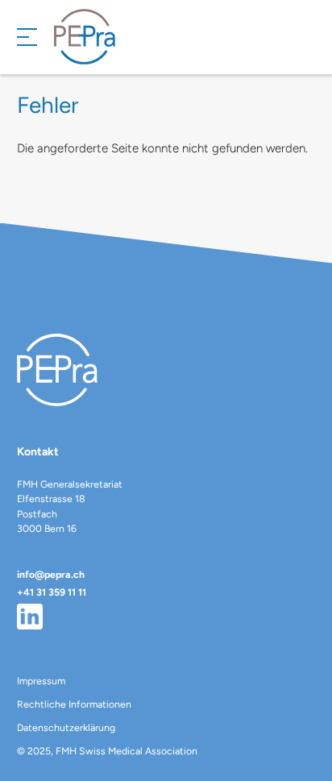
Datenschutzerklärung (66, 727)
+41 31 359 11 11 (51, 592)
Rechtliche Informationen (74, 704)
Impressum (41, 681)
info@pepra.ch (51, 574)
